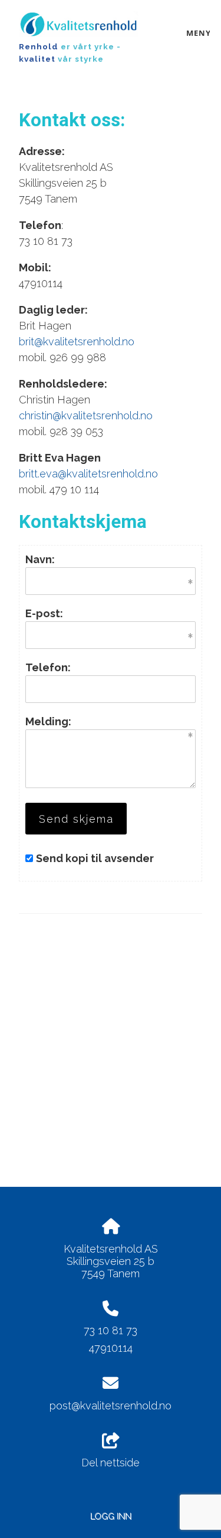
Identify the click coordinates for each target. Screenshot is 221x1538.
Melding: (48, 721)
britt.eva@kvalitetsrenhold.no (88, 473)
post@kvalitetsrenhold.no (110, 1405)
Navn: (40, 559)
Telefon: (48, 667)
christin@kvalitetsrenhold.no (86, 415)
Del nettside (110, 1462)
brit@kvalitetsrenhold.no (76, 341)
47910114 (111, 1348)
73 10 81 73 (110, 1330)
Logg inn (110, 1516)
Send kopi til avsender (95, 858)
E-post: (44, 613)
